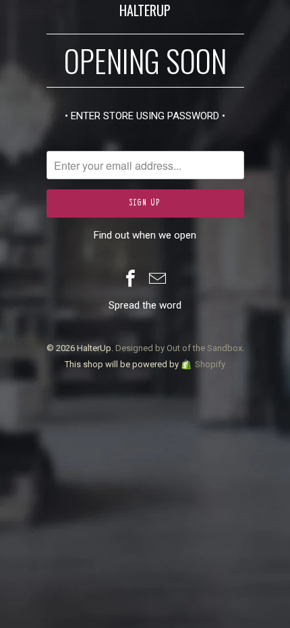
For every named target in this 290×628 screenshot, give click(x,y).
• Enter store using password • (145, 116)
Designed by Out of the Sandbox (178, 348)
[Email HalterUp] (157, 280)
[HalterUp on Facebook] (130, 280)
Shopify (210, 364)
